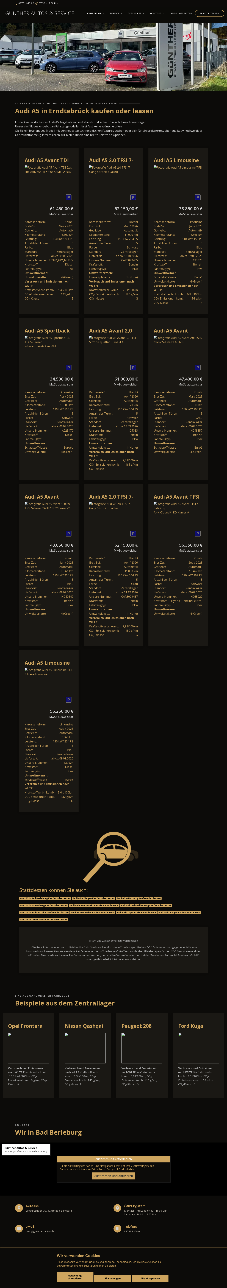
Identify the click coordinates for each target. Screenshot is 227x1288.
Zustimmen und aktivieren (113, 1176)
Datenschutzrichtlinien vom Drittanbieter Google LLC (89, 1169)
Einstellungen (113, 1278)
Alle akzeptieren (150, 1278)
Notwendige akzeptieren (75, 1277)
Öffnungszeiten (181, 13)
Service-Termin (210, 13)
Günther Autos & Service (39, 13)
